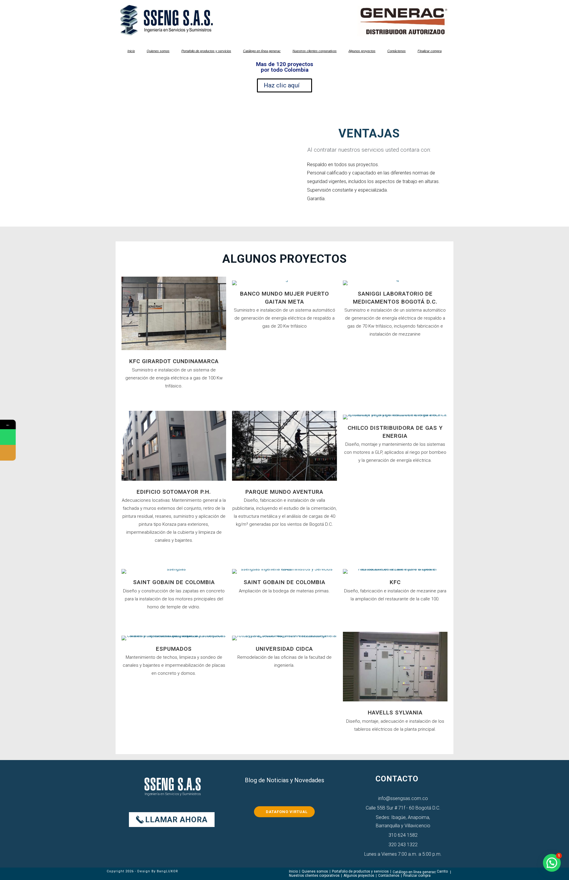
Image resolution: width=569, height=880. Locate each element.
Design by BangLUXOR (157, 871)
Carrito (442, 871)
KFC (395, 582)
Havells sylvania (395, 712)
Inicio (131, 51)
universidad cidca (284, 648)
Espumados (174, 648)
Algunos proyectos (362, 51)
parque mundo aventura (284, 491)
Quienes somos (158, 51)
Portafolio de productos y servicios (206, 51)
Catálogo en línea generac (262, 51)
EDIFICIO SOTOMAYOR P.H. (174, 491)
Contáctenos (396, 51)
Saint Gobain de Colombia (174, 582)
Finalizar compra (430, 51)
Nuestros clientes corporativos (315, 51)
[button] (552, 863)
